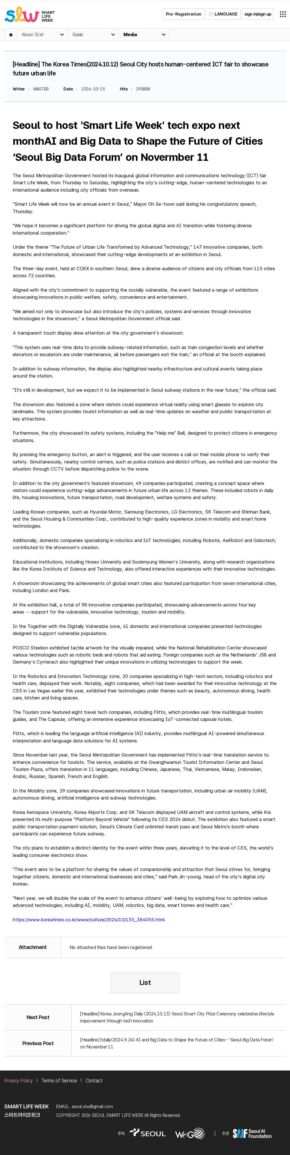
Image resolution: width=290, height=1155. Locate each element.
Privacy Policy (18, 1081)
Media (130, 34)
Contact (94, 1081)
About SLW (32, 34)
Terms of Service (59, 1081)
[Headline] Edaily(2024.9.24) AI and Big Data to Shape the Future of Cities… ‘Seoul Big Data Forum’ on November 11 (177, 1043)
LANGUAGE (226, 14)
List (145, 982)
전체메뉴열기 (283, 14)
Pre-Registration (183, 14)
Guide (77, 34)
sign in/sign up (257, 14)
